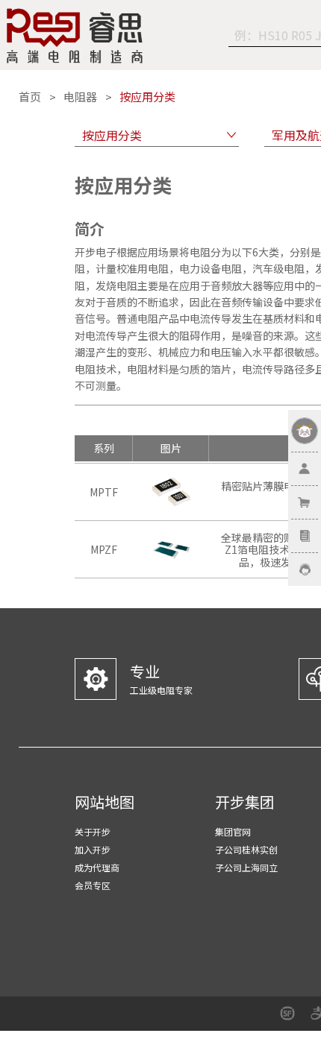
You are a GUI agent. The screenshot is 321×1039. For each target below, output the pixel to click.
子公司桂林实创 (246, 849)
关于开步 (92, 831)
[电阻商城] (74, 35)
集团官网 (233, 831)
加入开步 (92, 849)
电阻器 (80, 97)
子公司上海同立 (246, 867)
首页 (30, 97)
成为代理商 (97, 867)
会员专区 (92, 885)
